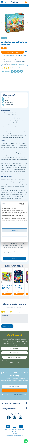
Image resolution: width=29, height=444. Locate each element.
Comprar (7, 294)
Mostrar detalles (21, 226)
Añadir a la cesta (14, 52)
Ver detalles (14, 56)
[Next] (28, 23)
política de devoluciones (18, 64)
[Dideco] (14, 2)
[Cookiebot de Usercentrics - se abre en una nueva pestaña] (18, 204)
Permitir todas (14, 230)
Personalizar (14, 234)
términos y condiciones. (15, 396)
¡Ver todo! (14, 258)
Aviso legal (14, 431)
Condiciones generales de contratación (14, 435)
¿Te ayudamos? (9, 408)
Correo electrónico (15, 357)
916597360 (15, 353)
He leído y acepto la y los (15, 395)
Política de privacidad (14, 433)
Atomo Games (11, 117)
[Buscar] (5, 2)
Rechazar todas (14, 239)
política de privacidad (18, 394)
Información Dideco (11, 403)
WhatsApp (15, 348)
